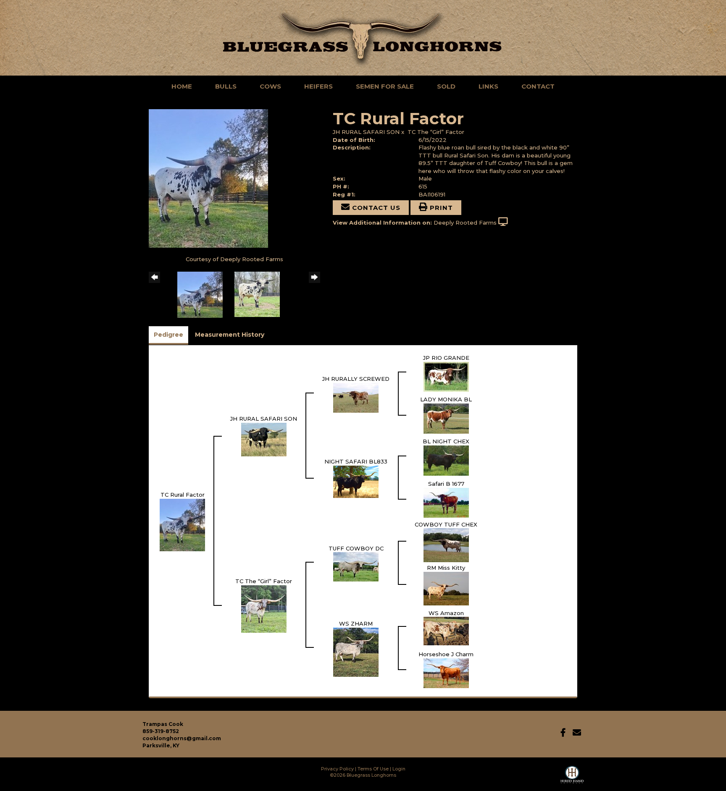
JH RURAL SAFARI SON (366, 131)
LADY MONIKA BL (446, 399)
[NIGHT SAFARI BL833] (356, 480)
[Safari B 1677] (446, 501)
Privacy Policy (337, 769)
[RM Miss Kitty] (446, 587)
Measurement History (229, 334)
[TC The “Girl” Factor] (264, 608)
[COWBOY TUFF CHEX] (446, 544)
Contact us (375, 208)
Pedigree (168, 334)
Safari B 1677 (446, 483)
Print (440, 208)
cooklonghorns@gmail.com (181, 738)
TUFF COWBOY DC (356, 548)
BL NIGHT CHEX (446, 441)
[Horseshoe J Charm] (446, 672)
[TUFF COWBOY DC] (356, 566)
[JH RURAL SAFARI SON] (264, 438)
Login (398, 769)
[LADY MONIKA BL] (446, 417)
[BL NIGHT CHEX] (446, 459)
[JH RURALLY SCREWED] (356, 396)
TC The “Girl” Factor (436, 131)
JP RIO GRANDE (446, 357)
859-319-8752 (160, 731)
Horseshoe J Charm (445, 654)
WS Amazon (446, 613)
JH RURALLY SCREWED (355, 378)
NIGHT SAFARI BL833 (355, 461)
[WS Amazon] (446, 630)
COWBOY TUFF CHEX (446, 524)
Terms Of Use (373, 769)
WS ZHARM (356, 623)
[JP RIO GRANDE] (446, 375)
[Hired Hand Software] (572, 778)
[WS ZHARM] (356, 651)
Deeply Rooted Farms (465, 222)
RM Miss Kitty (446, 567)
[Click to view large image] (208, 177)
